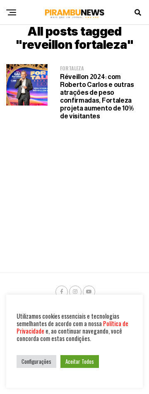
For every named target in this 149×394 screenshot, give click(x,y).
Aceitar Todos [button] (79, 361)
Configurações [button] (36, 361)
